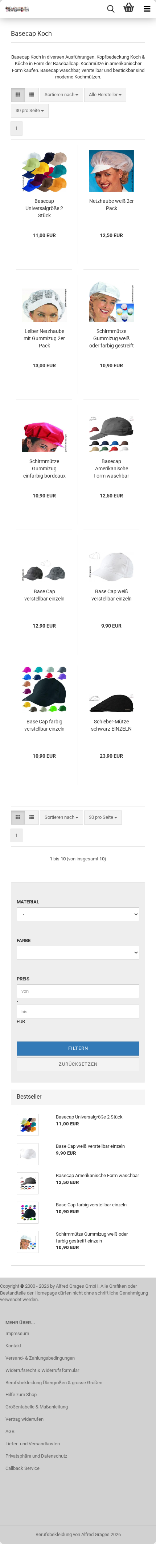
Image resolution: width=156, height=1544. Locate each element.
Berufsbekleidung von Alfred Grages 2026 (78, 1534)
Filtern (78, 1048)
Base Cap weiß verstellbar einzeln (111, 595)
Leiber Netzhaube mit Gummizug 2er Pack (44, 338)
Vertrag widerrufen (24, 1419)
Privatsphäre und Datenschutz (36, 1456)
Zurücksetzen (78, 1064)
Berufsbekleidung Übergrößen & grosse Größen (53, 1382)
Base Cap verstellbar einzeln (44, 595)
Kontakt (13, 1345)
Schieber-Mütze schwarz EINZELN (111, 725)
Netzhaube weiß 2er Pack (111, 204)
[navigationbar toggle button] (147, 9)
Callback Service (22, 1468)
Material (28, 901)
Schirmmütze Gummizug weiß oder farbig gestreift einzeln (111, 338)
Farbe (23, 940)
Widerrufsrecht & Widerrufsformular (42, 1370)
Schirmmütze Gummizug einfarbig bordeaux (44, 468)
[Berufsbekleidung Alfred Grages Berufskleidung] (14, 9)
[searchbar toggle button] (111, 9)
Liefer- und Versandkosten (32, 1443)
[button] (18, 95)
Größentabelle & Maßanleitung (36, 1407)
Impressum (17, 1333)
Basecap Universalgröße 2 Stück (44, 208)
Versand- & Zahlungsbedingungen (40, 1358)
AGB (10, 1431)
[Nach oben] (136, 1533)
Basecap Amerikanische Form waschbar (111, 468)
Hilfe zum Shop (21, 1394)
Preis (23, 978)
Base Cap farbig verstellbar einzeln (44, 725)
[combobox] (61, 95)
